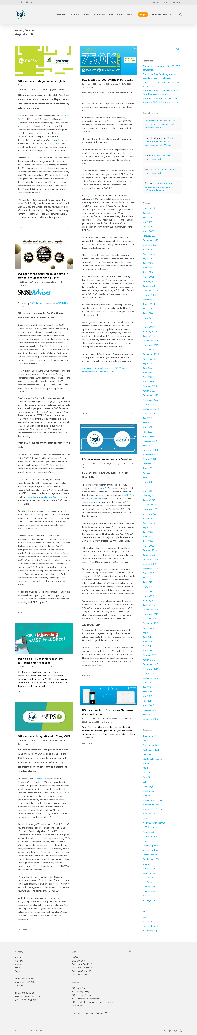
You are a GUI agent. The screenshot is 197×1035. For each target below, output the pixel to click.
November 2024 (151, 290)
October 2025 (149, 244)
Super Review (149, 872)
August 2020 (149, 522)
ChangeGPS (40, 778)
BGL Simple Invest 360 (82, 967)
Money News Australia (153, 809)
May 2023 (147, 372)
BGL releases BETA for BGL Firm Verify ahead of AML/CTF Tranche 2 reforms (161, 100)
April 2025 (148, 272)
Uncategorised (149, 891)
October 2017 (149, 673)
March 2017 (148, 705)
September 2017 (150, 677)
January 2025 (149, 285)
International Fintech (152, 799)
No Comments (60, 89)
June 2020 (148, 532)
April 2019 (147, 591)
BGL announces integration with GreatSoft (107, 459)
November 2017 (150, 668)
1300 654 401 (28, 993)
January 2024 (149, 336)
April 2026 (148, 226)
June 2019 (147, 582)
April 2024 (148, 322)
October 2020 (149, 513)
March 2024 (148, 326)
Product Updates (118, 718)
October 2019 (149, 563)
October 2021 (149, 459)
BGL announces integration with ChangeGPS (44, 736)
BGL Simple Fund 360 (82, 964)
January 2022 (149, 445)
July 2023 (147, 363)
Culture (146, 781)
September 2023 (151, 354)
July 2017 (147, 687)
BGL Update (33, 89)
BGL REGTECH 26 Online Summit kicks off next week (161, 84)
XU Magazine (149, 900)
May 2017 (147, 696)
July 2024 (147, 308)
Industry (146, 795)
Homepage (50, 89)
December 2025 (150, 240)
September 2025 (151, 249)
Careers (19, 960)
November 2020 (151, 509)
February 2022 (150, 440)
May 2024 (147, 317)
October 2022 (149, 404)
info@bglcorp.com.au (31, 996)
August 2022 (149, 413)
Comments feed (150, 926)
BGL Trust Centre (80, 988)
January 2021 (149, 500)
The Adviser (148, 882)
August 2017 (148, 682)
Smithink (146, 863)
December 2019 (150, 559)
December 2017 (150, 664)
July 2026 (147, 212)
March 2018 (148, 650)
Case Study (148, 777)
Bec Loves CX (149, 754)
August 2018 (148, 627)
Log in (145, 916)
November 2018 (150, 614)
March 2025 (148, 276)
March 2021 (148, 491)
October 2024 (149, 295)
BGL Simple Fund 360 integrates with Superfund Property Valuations (160, 76)
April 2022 (148, 431)
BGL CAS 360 (78, 960)
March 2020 (148, 545)
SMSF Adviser (36, 303)
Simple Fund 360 (125, 84)
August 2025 (149, 253)
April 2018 (147, 646)
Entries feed (148, 921)
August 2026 (149, 208)
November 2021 (150, 454)
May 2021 (147, 481)
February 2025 (150, 281)
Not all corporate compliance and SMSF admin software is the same (158, 187)
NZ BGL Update (150, 827)
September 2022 (151, 408)
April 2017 (147, 700)
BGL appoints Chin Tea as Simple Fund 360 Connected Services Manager (161, 141)
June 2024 (148, 313)
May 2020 (147, 536)
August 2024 (149, 304)
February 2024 (150, 331)
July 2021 (147, 472)
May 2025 (147, 267)
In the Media (148, 790)
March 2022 (148, 436)
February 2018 (149, 655)
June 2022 (148, 422)
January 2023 (149, 390)
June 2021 (147, 477)
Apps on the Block (151, 745)
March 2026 (148, 231)
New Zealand (149, 813)
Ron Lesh (87, 84)
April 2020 (148, 541)
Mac (107, 1013)
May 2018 (147, 641)
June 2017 (147, 691)
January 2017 (149, 714)
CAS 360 (41, 89)
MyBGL (75, 957)
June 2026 (148, 217)
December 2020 (150, 504)
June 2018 (147, 636)
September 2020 (151, 518)
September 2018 (150, 623)
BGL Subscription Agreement (85, 998)
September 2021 (150, 463)
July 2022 (147, 418)
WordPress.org (150, 930)
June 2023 (148, 367)
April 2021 (147, 486)
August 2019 (148, 573)
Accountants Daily (151, 736)
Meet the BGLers (151, 804)
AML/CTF (147, 740)
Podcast (146, 841)
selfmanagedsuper (151, 850)
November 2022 (150, 399)
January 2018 (149, 659)
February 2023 (150, 386)
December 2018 (150, 609)
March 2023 (148, 381)
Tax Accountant (152, 120)
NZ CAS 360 (149, 831)
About (18, 957)
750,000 (94, 195)
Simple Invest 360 (92, 722)
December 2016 (150, 718)
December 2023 (150, 340)
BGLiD (146, 768)
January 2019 (149, 605)
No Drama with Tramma (154, 822)
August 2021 (148, 468)
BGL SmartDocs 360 (152, 758)
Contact (19, 964)
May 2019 (147, 586)
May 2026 (147, 222)
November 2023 (150, 345)
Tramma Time (149, 886)
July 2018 (147, 632)
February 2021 (149, 495)
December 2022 (150, 395)
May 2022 (147, 427)
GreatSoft (102, 488)
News (145, 818)
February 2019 (149, 600)
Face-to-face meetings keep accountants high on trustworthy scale (161, 124)
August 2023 (149, 358)
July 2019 (147, 577)
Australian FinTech (151, 749)
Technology (148, 877)
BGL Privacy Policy (80, 991)
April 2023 (148, 377)
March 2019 (148, 595)
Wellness (147, 895)
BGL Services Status (81, 995)
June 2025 (148, 263)
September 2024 (151, 299)
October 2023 (149, 349)
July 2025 (147, 258)
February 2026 (150, 235)
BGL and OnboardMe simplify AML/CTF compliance (161, 68)
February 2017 (149, 709)
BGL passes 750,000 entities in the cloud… (107, 80)
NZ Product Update (152, 836)
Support (19, 971)
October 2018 (149, 618)
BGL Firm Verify (79, 974)
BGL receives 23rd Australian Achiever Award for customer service (161, 92)
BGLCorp (23, 89)
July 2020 (147, 527)
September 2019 (150, 568)
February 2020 (150, 550)
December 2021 (150, 450)
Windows (99, 1013)
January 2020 (149, 554)
